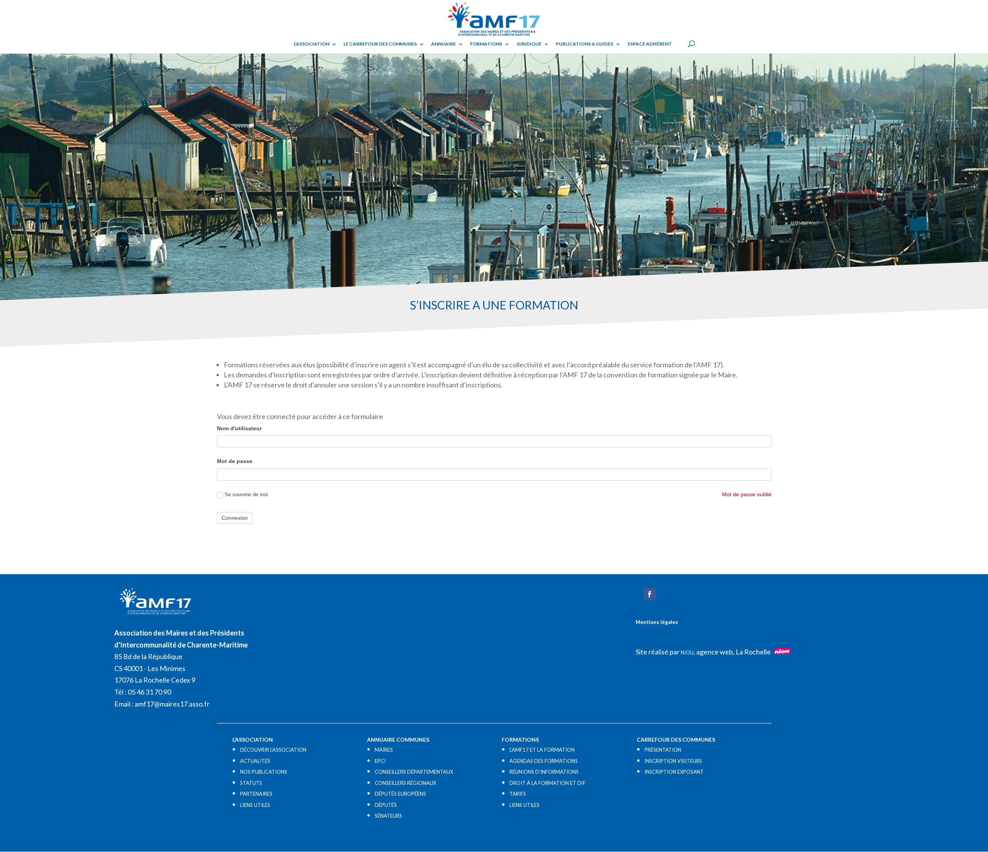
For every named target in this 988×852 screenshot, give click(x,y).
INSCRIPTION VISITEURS (673, 761)
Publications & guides (584, 44)
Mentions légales (657, 622)
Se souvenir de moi (246, 494)
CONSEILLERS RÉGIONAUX (405, 783)
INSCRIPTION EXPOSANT (674, 772)
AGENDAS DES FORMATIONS (543, 761)
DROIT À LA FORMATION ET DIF (547, 783)
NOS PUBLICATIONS (263, 772)
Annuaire (443, 44)
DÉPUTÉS (386, 805)
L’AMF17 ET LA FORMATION (542, 750)
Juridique (528, 44)
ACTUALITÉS (255, 761)
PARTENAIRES (256, 794)
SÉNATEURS (388, 816)
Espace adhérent (650, 44)
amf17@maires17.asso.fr (172, 704)
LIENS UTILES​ (255, 805)
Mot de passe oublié (746, 494)
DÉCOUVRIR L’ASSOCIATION (273, 750)
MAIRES (384, 750)
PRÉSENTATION (663, 750)
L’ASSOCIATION (311, 44)
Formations (486, 44)
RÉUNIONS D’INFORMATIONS (544, 772)
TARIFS (517, 794)
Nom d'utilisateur (239, 428)
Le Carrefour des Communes (380, 44)
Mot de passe (234, 461)
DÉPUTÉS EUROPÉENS (400, 794)
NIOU (687, 652)
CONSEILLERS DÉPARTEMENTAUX (414, 772)
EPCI (380, 761)
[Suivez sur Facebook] (649, 594)
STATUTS (251, 783)
